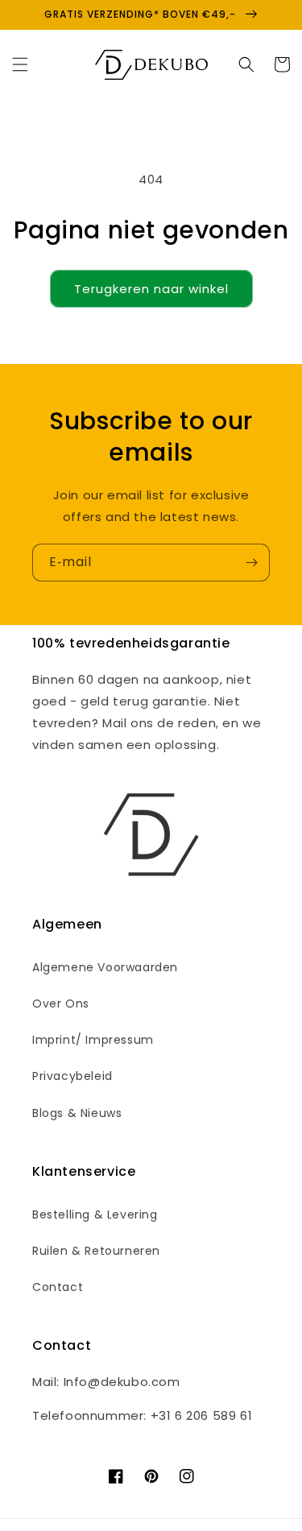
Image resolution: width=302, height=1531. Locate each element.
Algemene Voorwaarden (105, 967)
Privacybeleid (72, 1076)
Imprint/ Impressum (93, 1040)
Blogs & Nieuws (77, 1113)
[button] (20, 64)
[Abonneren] (251, 562)
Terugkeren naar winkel (151, 288)
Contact (57, 1287)
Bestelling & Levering (95, 1214)
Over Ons (60, 1003)
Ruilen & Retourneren (96, 1251)
